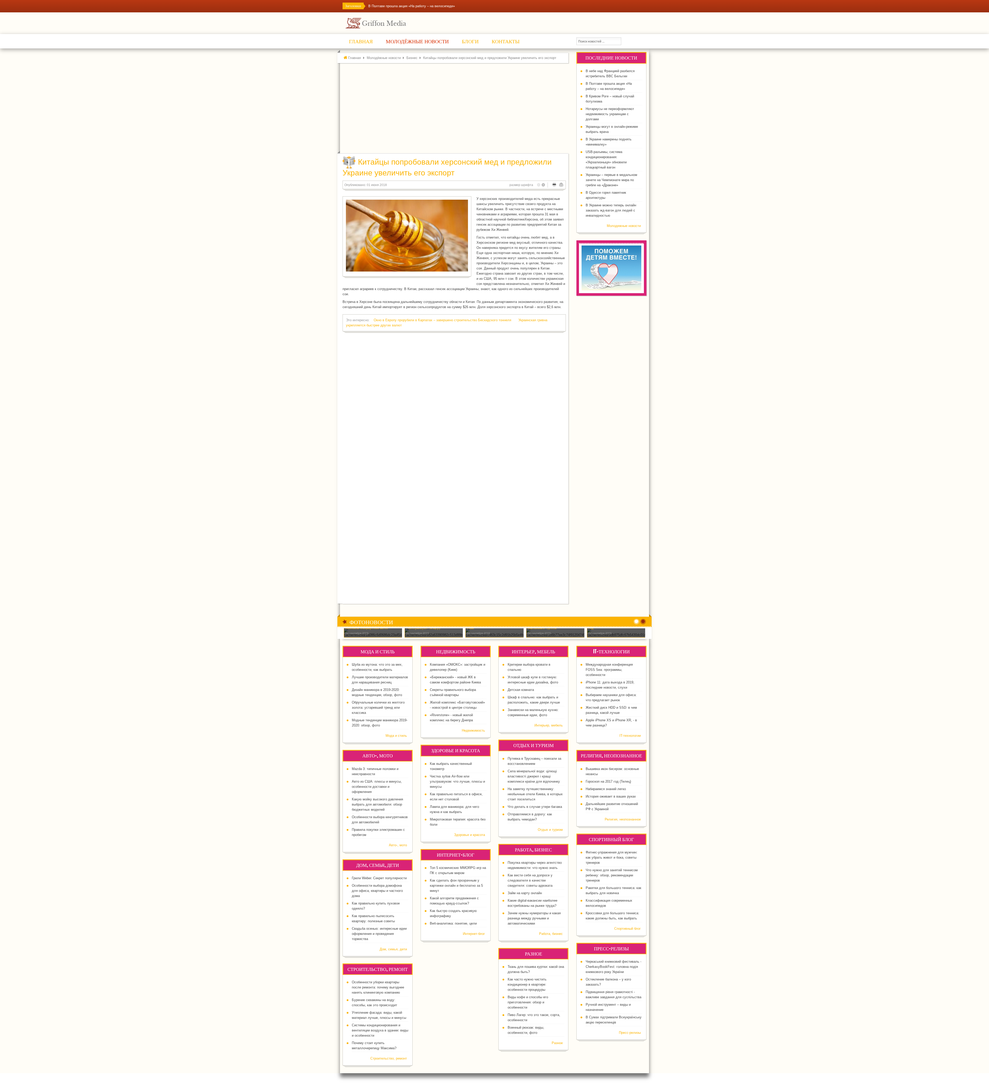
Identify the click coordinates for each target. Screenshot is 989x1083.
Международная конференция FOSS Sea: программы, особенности (609, 670)
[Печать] (554, 184)
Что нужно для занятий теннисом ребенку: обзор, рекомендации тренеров (612, 875)
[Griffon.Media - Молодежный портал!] (385, 23)
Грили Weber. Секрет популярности (379, 878)
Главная (354, 58)
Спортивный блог (627, 928)
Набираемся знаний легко (606, 789)
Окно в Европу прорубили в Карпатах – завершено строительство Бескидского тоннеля (443, 320)
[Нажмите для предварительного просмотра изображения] (407, 236)
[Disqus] (454, 401)
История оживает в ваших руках (611, 796)
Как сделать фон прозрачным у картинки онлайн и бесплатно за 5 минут (456, 885)
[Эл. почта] (561, 184)
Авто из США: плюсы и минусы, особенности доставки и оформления (377, 787)
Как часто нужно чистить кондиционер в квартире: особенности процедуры (527, 984)
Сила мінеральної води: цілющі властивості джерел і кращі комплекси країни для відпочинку (534, 776)
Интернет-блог (474, 934)
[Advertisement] (455, 109)
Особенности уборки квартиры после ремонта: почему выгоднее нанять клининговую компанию (378, 987)
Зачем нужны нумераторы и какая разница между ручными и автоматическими (534, 918)
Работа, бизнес (551, 934)
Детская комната (521, 690)
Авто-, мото (398, 845)
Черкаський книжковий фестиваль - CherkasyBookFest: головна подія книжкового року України (613, 967)
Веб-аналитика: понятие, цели (453, 923)
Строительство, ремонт (388, 1058)
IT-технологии (630, 736)
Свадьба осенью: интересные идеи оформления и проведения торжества (379, 934)
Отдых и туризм (550, 830)
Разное (557, 1043)
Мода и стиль (396, 736)
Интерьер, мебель (548, 725)
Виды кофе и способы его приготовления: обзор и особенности (528, 1002)
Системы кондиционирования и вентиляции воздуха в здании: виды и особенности (380, 1030)
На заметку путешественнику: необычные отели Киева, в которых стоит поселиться (535, 794)
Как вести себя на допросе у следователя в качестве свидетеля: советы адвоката (530, 880)
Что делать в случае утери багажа (535, 807)
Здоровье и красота (469, 835)
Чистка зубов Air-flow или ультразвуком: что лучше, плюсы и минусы (457, 781)
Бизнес (411, 58)
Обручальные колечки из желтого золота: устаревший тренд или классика (378, 707)
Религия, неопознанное (623, 819)
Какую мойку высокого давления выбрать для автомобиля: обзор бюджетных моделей (377, 804)
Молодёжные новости (384, 58)
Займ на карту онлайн (525, 893)
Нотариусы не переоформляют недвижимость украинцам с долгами (610, 114)
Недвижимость (473, 730)
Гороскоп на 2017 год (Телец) (608, 781)
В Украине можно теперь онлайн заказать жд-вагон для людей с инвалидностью (611, 210)
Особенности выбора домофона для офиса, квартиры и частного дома (377, 891)
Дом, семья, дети (393, 949)
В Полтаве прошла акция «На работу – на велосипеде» (411, 6)
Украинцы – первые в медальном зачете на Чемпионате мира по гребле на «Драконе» (611, 180)
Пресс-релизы (630, 1033)
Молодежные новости (624, 226)
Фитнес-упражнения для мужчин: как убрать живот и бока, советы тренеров (611, 857)
